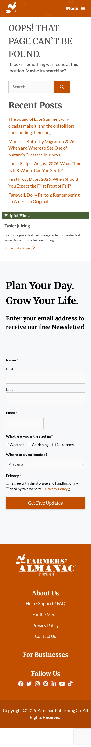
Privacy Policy (56, 489)
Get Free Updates (45, 503)
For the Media (46, 614)
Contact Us (45, 636)
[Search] (62, 87)
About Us (45, 593)
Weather (17, 444)
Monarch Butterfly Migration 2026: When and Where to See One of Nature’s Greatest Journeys (41, 148)
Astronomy (65, 444)
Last (9, 389)
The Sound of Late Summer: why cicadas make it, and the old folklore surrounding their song (41, 125)
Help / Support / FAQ (45, 603)
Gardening (40, 444)
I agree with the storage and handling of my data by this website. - (44, 486)
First (9, 369)
